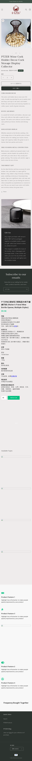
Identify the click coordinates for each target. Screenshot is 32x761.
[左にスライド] (12, 53)
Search (5, 719)
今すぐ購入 (16, 88)
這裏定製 (14, 376)
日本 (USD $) (15, 748)
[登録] (27, 289)
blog (10, 732)
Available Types (7, 451)
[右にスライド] (20, 53)
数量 (2, 74)
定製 (15, 326)
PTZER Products (7, 722)
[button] (2, 9)
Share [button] (4, 191)
